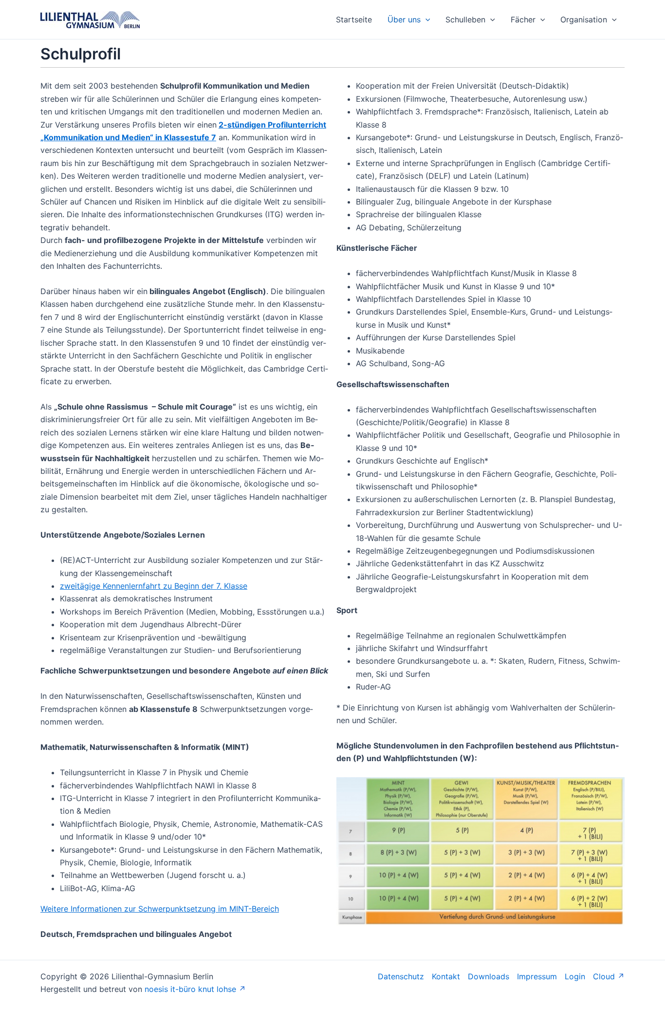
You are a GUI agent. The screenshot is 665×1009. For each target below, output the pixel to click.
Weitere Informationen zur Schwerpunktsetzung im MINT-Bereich (159, 909)
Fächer (523, 19)
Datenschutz (401, 976)
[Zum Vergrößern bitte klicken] (480, 851)
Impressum (537, 976)
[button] (425, 19)
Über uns (404, 19)
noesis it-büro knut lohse (190, 989)
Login (575, 976)
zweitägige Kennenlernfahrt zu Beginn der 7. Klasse (153, 586)
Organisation (583, 19)
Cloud (604, 976)
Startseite (354, 19)
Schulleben (465, 19)
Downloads (488, 976)
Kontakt (446, 976)
